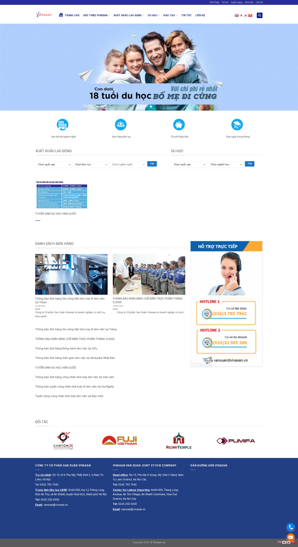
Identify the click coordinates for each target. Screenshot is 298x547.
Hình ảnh (249, 2)
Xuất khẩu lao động (128, 15)
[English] (237, 15)
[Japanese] (241, 15)
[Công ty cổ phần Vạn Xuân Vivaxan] (44, 14)
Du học (152, 15)
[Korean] (246, 15)
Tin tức (225, 2)
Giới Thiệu (214, 2)
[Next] (288, 67)
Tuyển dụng (236, 2)
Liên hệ (259, 2)
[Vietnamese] (250, 15)
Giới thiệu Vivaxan (95, 15)
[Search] (260, 15)
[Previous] (10, 67)
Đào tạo (169, 15)
